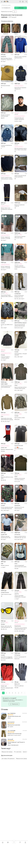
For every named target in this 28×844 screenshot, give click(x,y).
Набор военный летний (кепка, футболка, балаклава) (20, 176)
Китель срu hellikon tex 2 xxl (7, 325)
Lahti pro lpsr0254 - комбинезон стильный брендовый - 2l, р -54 (20, 596)
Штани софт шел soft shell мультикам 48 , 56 (6, 626)
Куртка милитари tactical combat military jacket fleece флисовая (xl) (20, 388)
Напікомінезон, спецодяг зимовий (21, 354)
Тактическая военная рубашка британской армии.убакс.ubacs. (20, 325)
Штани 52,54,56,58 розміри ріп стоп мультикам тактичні (19, 296)
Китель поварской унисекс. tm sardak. (5, 238)
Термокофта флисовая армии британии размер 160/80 (7, 419)
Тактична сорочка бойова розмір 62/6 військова (21, 628)
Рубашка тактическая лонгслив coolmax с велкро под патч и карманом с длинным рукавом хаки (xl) (20, 479)
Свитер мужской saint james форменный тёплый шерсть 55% (6, 386)
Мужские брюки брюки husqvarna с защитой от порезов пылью (6, 59)
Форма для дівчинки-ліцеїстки (20, 205)
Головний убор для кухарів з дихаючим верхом (19, 118)
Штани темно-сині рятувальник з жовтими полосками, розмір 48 (6, 208)
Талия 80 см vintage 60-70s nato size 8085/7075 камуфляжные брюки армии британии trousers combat (7, 657)
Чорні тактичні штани (6, 594)
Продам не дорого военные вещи (5, 115)
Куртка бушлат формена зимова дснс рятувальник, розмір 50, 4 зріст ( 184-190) (21, 88)
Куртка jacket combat (20, 417)
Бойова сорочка (5, 565)
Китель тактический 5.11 (20, 657)
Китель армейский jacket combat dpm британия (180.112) (7, 508)
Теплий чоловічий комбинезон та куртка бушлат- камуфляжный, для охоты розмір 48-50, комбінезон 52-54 (20, 266)
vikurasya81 (10, 739)
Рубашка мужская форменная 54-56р (5, 537)
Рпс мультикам (17, 751)
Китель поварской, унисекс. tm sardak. (5, 267)
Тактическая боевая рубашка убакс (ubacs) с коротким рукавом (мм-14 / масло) (7, 296)
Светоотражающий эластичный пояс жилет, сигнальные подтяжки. (20, 566)
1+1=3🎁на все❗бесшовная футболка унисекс (19, 448)
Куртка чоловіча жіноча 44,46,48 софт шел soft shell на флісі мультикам (20, 537)
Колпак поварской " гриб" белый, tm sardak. (16, 743)
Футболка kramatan (5, 85)
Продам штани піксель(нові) (14, 733)
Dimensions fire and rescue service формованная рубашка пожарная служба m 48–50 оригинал (20, 508)
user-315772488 (11, 730)
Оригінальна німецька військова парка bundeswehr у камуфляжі (20, 237)
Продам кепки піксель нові (14, 716)
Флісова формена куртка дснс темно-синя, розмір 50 (21, 149)
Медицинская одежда (7, 751)
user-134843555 (11, 713)
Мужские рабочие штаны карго (7, 477)
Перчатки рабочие (19, 686)
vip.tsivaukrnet (11, 722)
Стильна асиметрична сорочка (6, 146)
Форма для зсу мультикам (14, 725)
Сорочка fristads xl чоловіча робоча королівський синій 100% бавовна (7, 357)
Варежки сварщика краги (7, 449)
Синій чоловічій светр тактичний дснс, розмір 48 (6, 178)
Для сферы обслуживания (8, 758)
